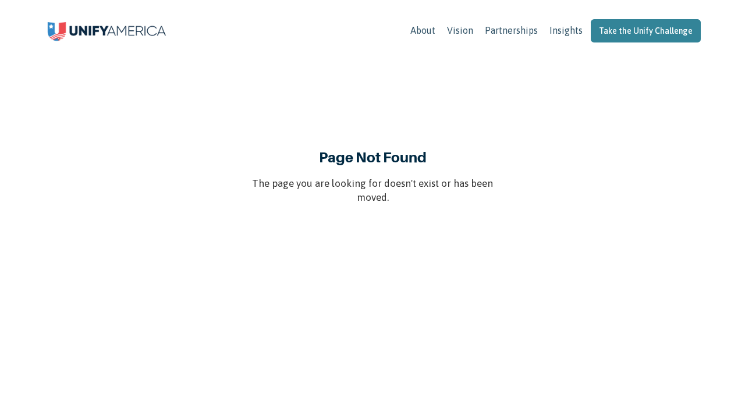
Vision (460, 30)
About (422, 30)
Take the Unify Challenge (646, 30)
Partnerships (511, 30)
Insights (566, 30)
